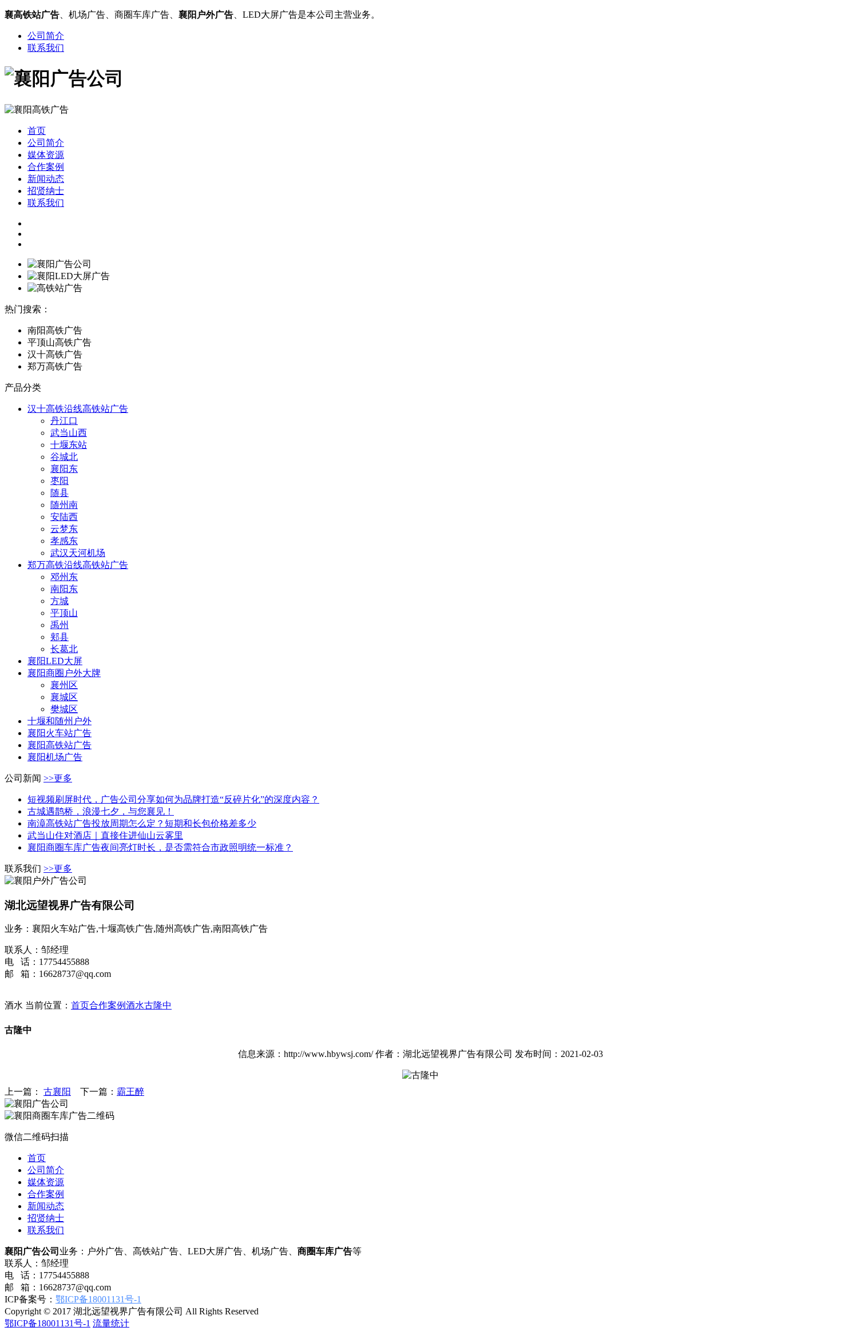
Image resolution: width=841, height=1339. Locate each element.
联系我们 (45, 48)
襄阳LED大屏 (54, 661)
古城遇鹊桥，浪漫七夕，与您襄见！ (100, 811)
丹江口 (64, 421)
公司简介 (45, 36)
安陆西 (64, 517)
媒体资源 (45, 155)
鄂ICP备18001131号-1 (98, 1299)
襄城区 (64, 697)
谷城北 (64, 457)
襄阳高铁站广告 (59, 745)
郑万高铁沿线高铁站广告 (77, 565)
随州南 (64, 505)
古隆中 (158, 1005)
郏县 (59, 637)
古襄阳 (57, 1091)
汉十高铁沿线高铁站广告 (77, 409)
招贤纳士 (45, 191)
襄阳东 (64, 469)
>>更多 (57, 778)
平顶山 (64, 613)
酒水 (135, 1005)
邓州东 (64, 577)
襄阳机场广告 (54, 757)
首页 (36, 131)
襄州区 (64, 685)
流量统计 (111, 1323)
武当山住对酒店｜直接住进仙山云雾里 (105, 835)
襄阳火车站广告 (59, 733)
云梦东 (64, 529)
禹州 (59, 625)
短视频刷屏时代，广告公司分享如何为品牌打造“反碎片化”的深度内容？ (173, 799)
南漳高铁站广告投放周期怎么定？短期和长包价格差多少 (141, 823)
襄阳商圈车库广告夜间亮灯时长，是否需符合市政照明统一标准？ (160, 847)
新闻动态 (45, 179)
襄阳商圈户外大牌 (64, 673)
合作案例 (45, 167)
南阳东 (64, 589)
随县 (59, 493)
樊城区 (64, 709)
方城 (59, 601)
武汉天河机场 (77, 553)
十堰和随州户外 (59, 721)
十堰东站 (68, 445)
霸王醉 (130, 1091)
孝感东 (64, 541)
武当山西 (68, 433)
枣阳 (59, 481)
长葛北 (64, 649)
